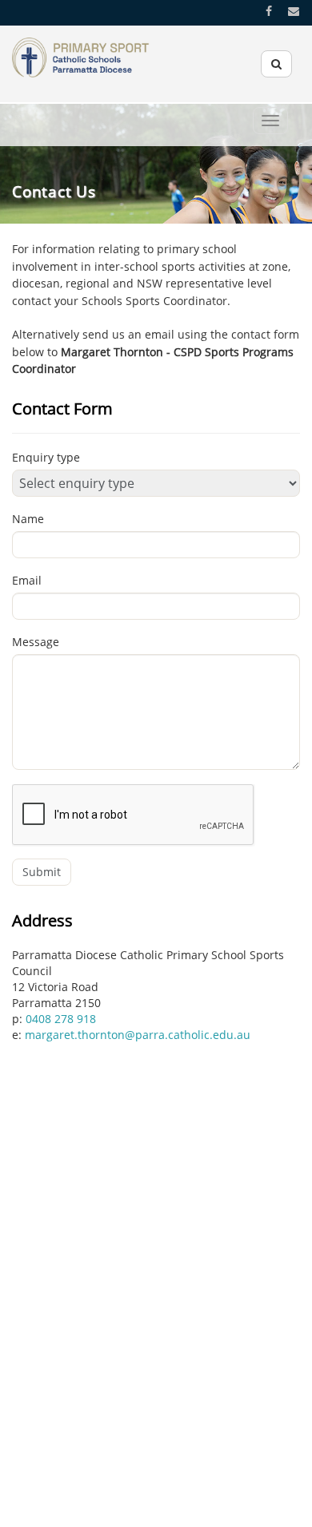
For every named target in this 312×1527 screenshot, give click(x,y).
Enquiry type (46, 457)
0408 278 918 (61, 1018)
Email (27, 580)
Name (28, 518)
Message (35, 641)
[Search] (276, 63)
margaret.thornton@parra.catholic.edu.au (137, 1034)
